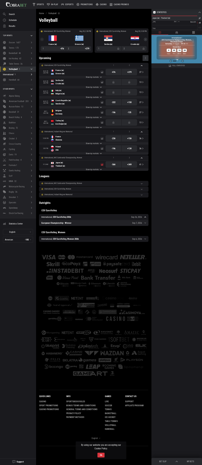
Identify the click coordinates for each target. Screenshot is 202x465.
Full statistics (178, 66)
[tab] (159, 32)
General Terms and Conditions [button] (81, 409)
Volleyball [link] (52, 13)
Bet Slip (163, 461)
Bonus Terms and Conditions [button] (81, 405)
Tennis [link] (108, 409)
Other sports (8, 89)
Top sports (7, 35)
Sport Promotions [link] (48, 405)
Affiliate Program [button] (134, 405)
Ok (101, 455)
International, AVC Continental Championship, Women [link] (63, 158)
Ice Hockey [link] (110, 417)
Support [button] (129, 401)
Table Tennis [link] (111, 421)
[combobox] (18, 232)
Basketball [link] (110, 413)
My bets (190, 461)
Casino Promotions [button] (49, 409)
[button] (101, 4)
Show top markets (92, 77)
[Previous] (42, 39)
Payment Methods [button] (75, 417)
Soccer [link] (108, 405)
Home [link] (41, 13)
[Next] (145, 39)
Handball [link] (109, 429)
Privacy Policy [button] (73, 413)
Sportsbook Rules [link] (75, 401)
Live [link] (107, 401)
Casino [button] (42, 401)
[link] (16, 4)
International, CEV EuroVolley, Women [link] (57, 65)
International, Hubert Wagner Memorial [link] (58, 132)
